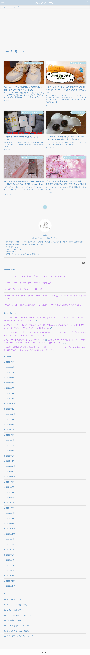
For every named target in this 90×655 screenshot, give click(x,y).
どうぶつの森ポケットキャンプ (19, 615)
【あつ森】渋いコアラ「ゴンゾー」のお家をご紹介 (24, 289)
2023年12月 (11, 529)
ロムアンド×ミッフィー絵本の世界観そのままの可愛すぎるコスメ (30, 318)
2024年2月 (10, 518)
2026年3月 (10, 388)
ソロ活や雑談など (14, 610)
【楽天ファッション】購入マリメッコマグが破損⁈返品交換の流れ (29, 332)
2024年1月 (10, 524)
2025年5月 (10, 440)
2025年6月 (10, 435)
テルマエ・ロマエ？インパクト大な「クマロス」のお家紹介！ (28, 283)
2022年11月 (10, 586)
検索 (83, 263)
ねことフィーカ (45, 2)
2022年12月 (11, 581)
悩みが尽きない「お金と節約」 (19, 626)
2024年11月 (10, 471)
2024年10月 (11, 477)
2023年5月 (10, 555)
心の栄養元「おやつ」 (15, 620)
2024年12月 (11, 466)
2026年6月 (10, 372)
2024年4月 (10, 508)
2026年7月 (10, 367)
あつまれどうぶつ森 (14, 599)
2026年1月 (10, 398)
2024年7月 (10, 492)
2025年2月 (10, 456)
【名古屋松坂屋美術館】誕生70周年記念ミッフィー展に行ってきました (32, 347)
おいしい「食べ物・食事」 (17, 605)
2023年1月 (10, 576)
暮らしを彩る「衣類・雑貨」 (18, 631)
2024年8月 (10, 487)
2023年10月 (11, 534)
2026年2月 (10, 393)
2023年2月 (10, 571)
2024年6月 (10, 498)
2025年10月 (11, 414)
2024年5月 (10, 503)
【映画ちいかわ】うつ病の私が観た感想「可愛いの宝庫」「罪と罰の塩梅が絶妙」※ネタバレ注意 (42, 305)
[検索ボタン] (87, 2)
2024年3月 (10, 513)
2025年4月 (10, 445)
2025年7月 (10, 430)
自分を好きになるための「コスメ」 (21, 636)
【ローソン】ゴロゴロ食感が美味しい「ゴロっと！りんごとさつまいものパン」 (35, 276)
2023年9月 (10, 539)
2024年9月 (10, 482)
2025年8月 (10, 425)
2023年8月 (10, 544)
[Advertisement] (45, 25)
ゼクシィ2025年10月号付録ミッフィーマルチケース (24, 340)
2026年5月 (10, 378)
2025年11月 (10, 409)
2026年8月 (10, 362)
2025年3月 (10, 451)
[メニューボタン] (2, 2)
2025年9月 (10, 419)
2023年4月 (10, 560)
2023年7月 (10, 550)
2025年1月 (10, 461)
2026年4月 (10, 383)
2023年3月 (10, 565)
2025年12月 (11, 404)
